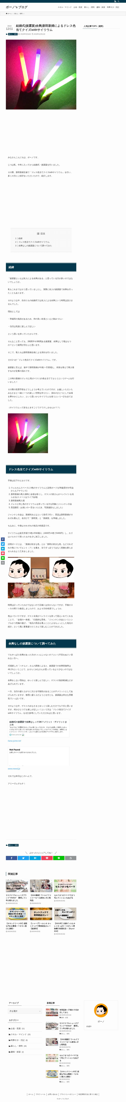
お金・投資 (17, 1028)
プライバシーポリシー (68, 1094)
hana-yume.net (14, 741)
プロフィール (40, 1094)
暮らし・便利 (13, 34)
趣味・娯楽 (17, 1052)
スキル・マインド (20, 1034)
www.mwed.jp (14, 769)
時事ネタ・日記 (19, 1040)
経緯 (20, 238)
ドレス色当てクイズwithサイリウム (34, 242)
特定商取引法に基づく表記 (88, 1094)
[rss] (115, 1)
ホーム (30, 1094)
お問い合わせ (52, 1094)
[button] (11, 858)
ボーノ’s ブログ (17, 7)
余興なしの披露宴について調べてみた (35, 246)
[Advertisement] (41, 130)
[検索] (118, 1)
